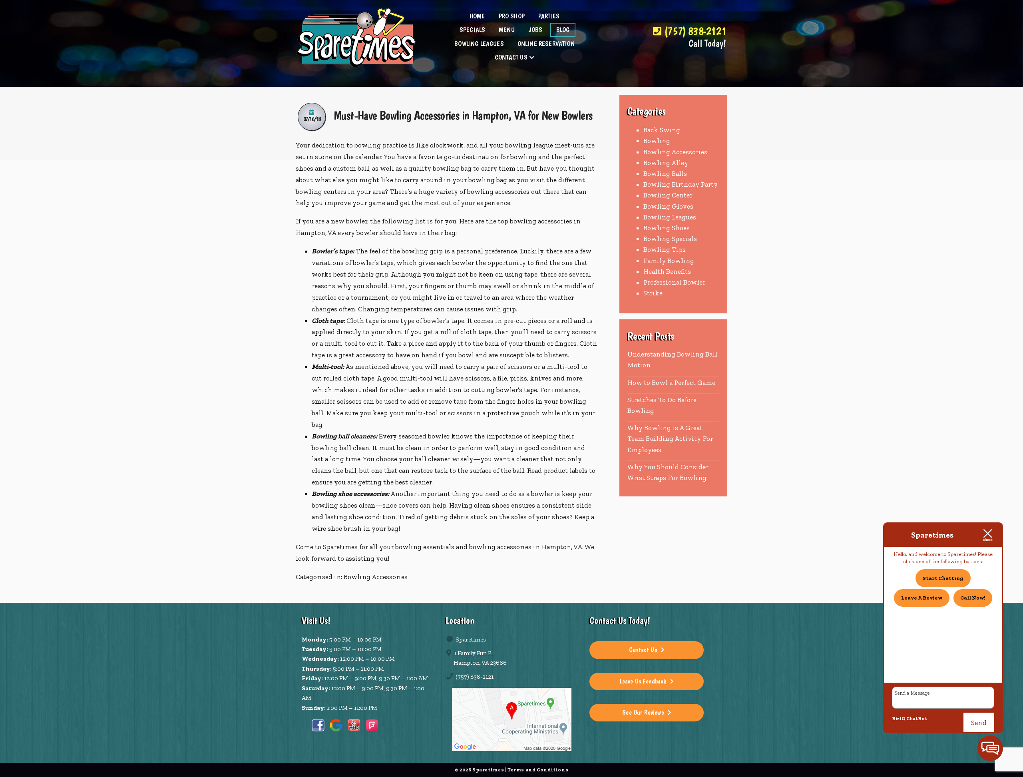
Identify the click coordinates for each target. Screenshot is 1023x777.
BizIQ (899, 718)
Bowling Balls (665, 173)
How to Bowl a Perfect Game (671, 383)
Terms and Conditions (538, 770)
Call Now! (972, 598)
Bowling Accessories (376, 577)
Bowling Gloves (668, 206)
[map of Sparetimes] (511, 719)
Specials (472, 30)
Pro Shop (512, 16)
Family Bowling (668, 261)
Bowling (656, 141)
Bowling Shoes (666, 228)
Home (477, 16)
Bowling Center (668, 195)
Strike (653, 293)
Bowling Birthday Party (680, 184)
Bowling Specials (670, 239)
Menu (507, 30)
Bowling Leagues (479, 44)
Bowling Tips (664, 249)
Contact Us (511, 57)
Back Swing (661, 130)
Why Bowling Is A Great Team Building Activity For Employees (670, 438)
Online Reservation (546, 44)
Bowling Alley (665, 163)
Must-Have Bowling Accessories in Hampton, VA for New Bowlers (463, 115)
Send (979, 722)
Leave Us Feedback (643, 681)
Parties (548, 16)
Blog (563, 30)
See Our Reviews (643, 712)
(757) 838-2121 (694, 31)
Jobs (535, 30)
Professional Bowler (674, 282)
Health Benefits (667, 271)
